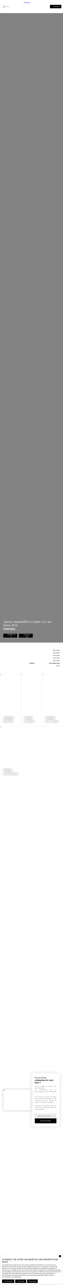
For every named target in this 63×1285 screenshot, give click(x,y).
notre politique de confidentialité (11, 1277)
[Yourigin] (35, 6)
